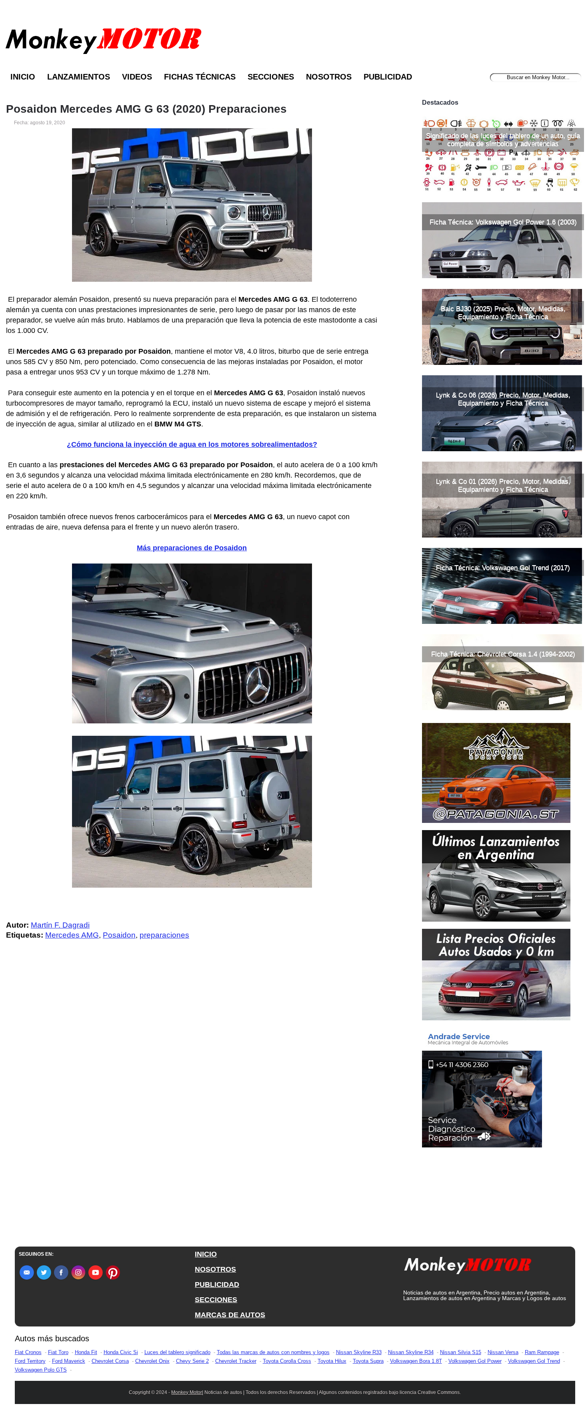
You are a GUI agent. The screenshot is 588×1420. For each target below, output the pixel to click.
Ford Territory (30, 1361)
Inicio (22, 76)
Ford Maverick (68, 1361)
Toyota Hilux (332, 1361)
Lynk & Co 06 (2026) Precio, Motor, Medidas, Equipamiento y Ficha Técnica (503, 399)
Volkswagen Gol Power (475, 1361)
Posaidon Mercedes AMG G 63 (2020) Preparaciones (146, 109)
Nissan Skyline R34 (411, 1352)
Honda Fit (86, 1352)
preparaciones (164, 935)
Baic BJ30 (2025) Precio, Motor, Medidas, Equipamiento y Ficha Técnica (503, 313)
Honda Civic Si (121, 1352)
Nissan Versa (503, 1352)
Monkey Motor (186, 1392)
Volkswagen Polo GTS (41, 1370)
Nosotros (329, 76)
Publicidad (388, 76)
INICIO (206, 1254)
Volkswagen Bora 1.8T (416, 1361)
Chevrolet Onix (152, 1361)
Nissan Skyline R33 (359, 1352)
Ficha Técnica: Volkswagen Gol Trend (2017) (503, 568)
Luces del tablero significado (177, 1352)
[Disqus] (194, 1107)
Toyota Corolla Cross (287, 1361)
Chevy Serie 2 (192, 1361)
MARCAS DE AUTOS (230, 1315)
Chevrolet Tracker (235, 1361)
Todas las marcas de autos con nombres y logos (273, 1352)
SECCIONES (216, 1300)
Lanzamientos (78, 76)
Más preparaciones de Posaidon (192, 548)
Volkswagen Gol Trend (534, 1361)
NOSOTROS (215, 1269)
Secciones (271, 76)
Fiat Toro (58, 1352)
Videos (137, 76)
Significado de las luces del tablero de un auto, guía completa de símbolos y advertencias (503, 139)
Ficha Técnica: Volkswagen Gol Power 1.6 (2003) (503, 222)
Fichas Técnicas (200, 76)
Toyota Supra (368, 1361)
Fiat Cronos (28, 1352)
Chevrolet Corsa (110, 1361)
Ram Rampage (542, 1352)
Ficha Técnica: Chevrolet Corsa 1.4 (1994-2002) (503, 654)
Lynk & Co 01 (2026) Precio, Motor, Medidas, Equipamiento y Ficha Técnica (503, 485)
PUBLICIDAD (217, 1285)
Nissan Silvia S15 (460, 1352)
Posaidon (119, 935)
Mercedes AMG (72, 935)
